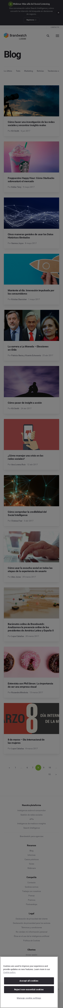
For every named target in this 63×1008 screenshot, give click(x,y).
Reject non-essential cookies (29, 989)
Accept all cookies (29, 981)
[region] (29, 982)
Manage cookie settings (29, 998)
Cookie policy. (9, 972)
